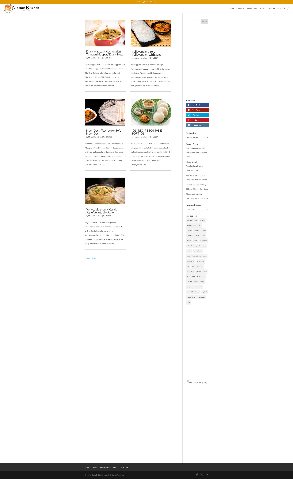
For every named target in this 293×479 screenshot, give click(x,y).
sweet (200, 287)
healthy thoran (198, 251)
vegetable (204, 292)
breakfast (202, 220)
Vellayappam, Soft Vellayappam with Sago (146, 53)
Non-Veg (198, 271)
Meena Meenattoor (95, 58)
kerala (205, 256)
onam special (191, 276)
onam (205, 271)
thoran (197, 292)
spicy (188, 287)
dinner (195, 241)
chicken (189, 230)
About (262, 8)
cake (199, 225)
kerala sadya (200, 261)
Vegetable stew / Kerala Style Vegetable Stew (101, 211)
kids (188, 266)
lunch (193, 266)
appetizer (190, 220)
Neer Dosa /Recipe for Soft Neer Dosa (103, 132)
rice (204, 276)
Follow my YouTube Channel (146, 2)
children (196, 230)
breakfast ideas (191, 225)
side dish (189, 281)
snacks (202, 281)
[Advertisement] (197, 61)
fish (188, 246)
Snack (196, 281)
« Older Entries (90, 258)
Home (232, 8)
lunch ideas (190, 271)
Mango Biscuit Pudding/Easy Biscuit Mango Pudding (194, 166)
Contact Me (271, 8)
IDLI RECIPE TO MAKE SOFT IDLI (147, 132)
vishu (188, 302)
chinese (203, 230)
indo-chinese (197, 256)
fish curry (194, 246)
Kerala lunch (190, 261)
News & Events (252, 8)
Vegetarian (201, 297)
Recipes (239, 8)
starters (194, 287)
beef (196, 220)
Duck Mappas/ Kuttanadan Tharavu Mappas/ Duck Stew (104, 53)
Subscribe (281, 8)
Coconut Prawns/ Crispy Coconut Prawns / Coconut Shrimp (196, 152)
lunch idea (200, 266)
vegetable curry (191, 297)
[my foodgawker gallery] (197, 382)
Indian (189, 256)
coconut (197, 235)
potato (199, 276)
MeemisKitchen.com (99, 475)
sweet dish (190, 292)
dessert (189, 241)
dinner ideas (203, 241)
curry (203, 235)
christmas (190, 235)
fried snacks (202, 246)
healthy (189, 251)
